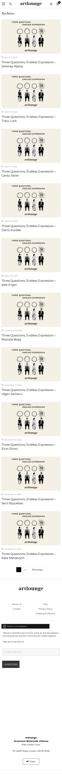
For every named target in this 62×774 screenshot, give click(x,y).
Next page (37, 569)
